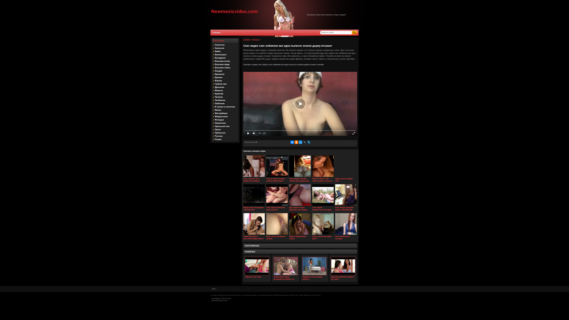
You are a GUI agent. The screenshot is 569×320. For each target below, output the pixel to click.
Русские (219, 136)
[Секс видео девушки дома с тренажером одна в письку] (346, 206)
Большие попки (222, 61)
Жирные (219, 90)
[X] (304, 142)
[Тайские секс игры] (257, 266)
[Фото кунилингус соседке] (346, 235)
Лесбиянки (220, 100)
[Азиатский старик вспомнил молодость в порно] (286, 266)
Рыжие (218, 139)
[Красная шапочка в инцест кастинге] (343, 266)
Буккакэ (218, 77)
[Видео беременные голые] (300, 235)
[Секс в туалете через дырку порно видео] (277, 177)
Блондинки (220, 58)
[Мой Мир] (300, 142)
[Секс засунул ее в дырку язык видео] (254, 177)
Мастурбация (221, 113)
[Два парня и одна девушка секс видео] (300, 206)
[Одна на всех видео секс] (346, 177)
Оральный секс (222, 126)
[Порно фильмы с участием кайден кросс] (254, 235)
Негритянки (220, 123)
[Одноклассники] (296, 142)
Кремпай (219, 94)
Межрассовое (221, 116)
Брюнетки (219, 74)
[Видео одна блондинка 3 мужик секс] (254, 206)
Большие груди (222, 64)
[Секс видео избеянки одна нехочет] (277, 206)
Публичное (220, 133)
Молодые (219, 120)
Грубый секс (221, 84)
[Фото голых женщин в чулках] (277, 235)
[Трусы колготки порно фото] (323, 235)
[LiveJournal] (309, 142)
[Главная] (234, 13)
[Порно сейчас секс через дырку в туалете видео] (323, 177)
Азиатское (219, 45)
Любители (219, 103)
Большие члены (222, 68)
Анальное (219, 48)
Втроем (218, 81)
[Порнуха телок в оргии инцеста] (314, 266)
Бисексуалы (220, 54)
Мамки (218, 110)
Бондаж (218, 71)
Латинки (219, 97)
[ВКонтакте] (292, 142)
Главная (216, 32)
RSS (214, 289)
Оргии (218, 129)
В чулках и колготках (225, 107)
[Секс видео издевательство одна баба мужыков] (323, 206)
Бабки (218, 51)
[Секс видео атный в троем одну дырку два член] (300, 177)
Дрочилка (219, 87)
